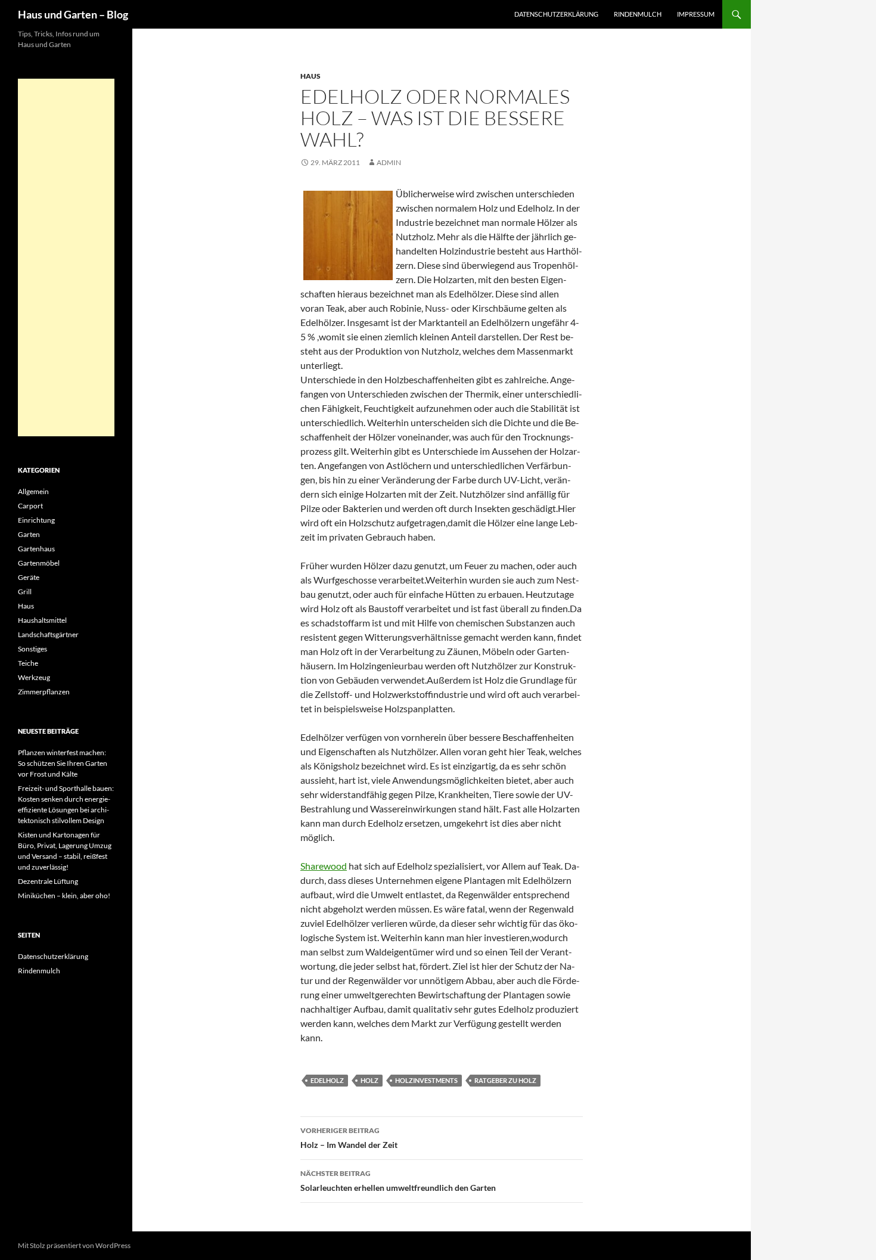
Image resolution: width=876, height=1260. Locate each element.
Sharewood (323, 865)
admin (389, 162)
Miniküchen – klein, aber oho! (64, 895)
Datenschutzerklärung (556, 14)
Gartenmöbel (39, 562)
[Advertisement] (66, 257)
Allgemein (33, 491)
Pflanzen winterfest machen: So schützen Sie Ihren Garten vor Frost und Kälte (62, 763)
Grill (25, 591)
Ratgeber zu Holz (505, 1080)
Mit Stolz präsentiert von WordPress (74, 1245)
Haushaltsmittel (42, 620)
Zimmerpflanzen (44, 691)
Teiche (28, 663)
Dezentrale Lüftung (48, 881)
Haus (310, 76)
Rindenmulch (637, 14)
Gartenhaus (36, 548)
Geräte (28, 577)
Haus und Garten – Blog (73, 14)
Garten (29, 534)
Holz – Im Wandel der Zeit (348, 1138)
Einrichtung (36, 520)
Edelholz (327, 1080)
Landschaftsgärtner (48, 634)
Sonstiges (32, 648)
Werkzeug (34, 677)
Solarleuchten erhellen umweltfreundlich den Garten (398, 1181)
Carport (30, 505)
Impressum (696, 14)
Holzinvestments (426, 1080)
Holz (369, 1080)
